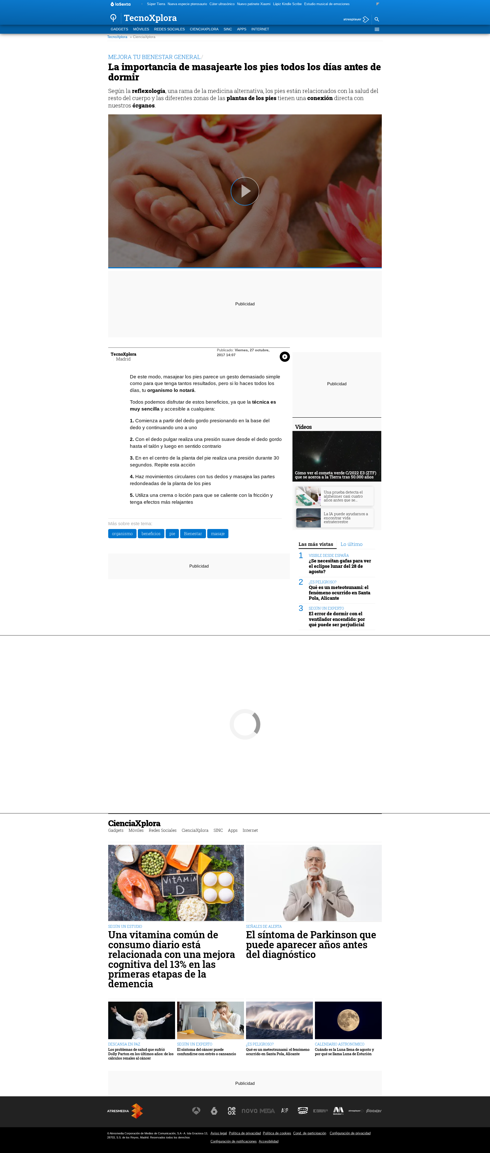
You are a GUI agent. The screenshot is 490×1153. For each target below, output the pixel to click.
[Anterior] (142, 4)
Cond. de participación (309, 1133)
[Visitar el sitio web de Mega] (267, 1111)
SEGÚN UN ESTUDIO (125, 926)
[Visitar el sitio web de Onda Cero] (303, 1111)
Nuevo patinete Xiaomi (254, 4)
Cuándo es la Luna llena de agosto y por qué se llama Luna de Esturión (344, 1051)
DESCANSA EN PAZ (124, 1044)
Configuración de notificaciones (234, 1141)
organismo (122, 533)
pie (172, 533)
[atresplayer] (354, 20)
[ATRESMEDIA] (125, 1111)
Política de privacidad (245, 1133)
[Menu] (377, 29)
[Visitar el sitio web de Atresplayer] (356, 1111)
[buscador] (377, 20)
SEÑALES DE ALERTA (264, 926)
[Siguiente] (378, 4)
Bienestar (193, 533)
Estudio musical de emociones (327, 4)
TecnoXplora (117, 37)
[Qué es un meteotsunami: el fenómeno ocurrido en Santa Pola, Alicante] (279, 1021)
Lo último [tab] (352, 544)
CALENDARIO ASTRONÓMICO (339, 1044)
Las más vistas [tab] (316, 544)
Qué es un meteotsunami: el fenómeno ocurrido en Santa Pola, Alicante (339, 593)
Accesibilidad (268, 1141)
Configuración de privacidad (350, 1133)
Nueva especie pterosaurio (187, 4)
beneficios (151, 533)
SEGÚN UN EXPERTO (326, 608)
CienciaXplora (204, 29)
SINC (228, 29)
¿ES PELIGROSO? (322, 582)
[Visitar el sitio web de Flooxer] (374, 1111)
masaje (218, 533)
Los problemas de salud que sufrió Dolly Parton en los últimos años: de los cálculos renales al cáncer (141, 1054)
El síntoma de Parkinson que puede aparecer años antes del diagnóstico (311, 944)
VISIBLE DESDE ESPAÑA (329, 555)
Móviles (141, 29)
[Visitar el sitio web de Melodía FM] (338, 1111)
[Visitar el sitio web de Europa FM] (320, 1111)
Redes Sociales (169, 29)
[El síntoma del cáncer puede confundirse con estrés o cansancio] (210, 1021)
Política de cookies (277, 1133)
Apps (241, 29)
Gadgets (119, 29)
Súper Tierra (156, 4)
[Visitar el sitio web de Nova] (249, 1111)
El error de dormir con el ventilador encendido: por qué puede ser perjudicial (337, 619)
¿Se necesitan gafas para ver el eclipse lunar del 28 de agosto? (340, 566)
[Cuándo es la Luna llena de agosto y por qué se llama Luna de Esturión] (348, 1021)
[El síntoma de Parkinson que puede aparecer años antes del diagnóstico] (314, 883)
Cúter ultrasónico (222, 4)
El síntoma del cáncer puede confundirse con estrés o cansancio (206, 1051)
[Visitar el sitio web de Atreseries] (285, 1111)
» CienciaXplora (142, 37)
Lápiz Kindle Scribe (287, 4)
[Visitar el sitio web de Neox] (231, 1111)
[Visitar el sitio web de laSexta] (214, 1111)
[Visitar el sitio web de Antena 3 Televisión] (196, 1111)
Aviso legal (219, 1133)
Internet (260, 29)
